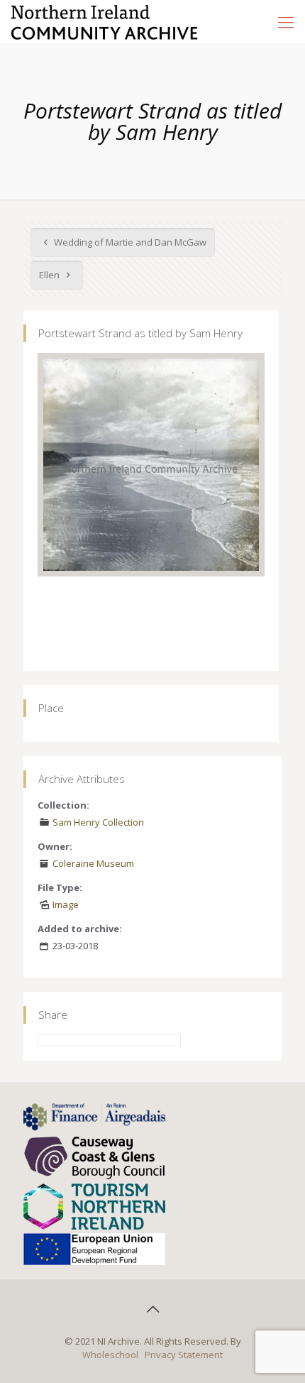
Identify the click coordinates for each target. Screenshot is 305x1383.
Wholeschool (110, 1354)
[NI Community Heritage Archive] (105, 21)
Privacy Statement (184, 1354)
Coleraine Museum (93, 863)
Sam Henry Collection (98, 822)
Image (65, 904)
